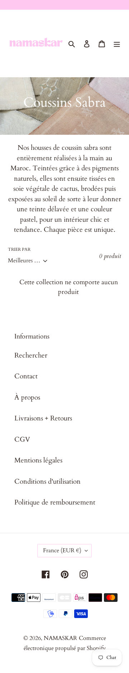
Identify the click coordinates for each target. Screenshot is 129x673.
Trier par (19, 249)
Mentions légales (38, 460)
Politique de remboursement (54, 502)
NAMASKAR (60, 638)
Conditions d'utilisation (47, 481)
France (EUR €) (62, 550)
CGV (22, 439)
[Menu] (116, 43)
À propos (27, 397)
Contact (26, 376)
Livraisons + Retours (43, 418)
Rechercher (30, 355)
